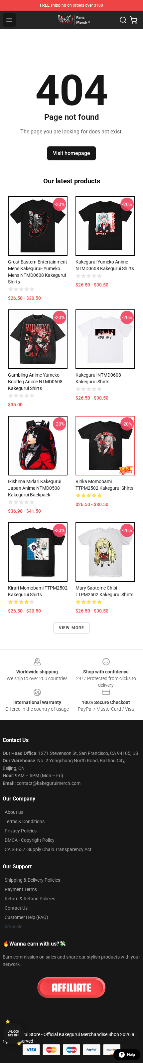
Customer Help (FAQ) (26, 917)
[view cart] (134, 20)
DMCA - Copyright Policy (30, 840)
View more (71, 627)
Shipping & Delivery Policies (32, 880)
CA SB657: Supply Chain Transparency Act (48, 849)
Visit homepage (71, 153)
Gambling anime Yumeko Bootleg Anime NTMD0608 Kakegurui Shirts (35, 381)
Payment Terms (21, 889)
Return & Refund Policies (30, 898)
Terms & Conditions (25, 821)
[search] (123, 20)
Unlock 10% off (13, 1033)
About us (14, 812)
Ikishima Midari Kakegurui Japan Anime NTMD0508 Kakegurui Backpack (34, 488)
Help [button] (131, 1054)
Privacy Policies (21, 830)
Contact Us (16, 908)
